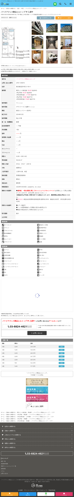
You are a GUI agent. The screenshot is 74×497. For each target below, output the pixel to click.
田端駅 (25, 97)
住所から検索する (10, 8)
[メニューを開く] (70, 4)
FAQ (37, 490)
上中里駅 (28, 95)
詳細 (62, 346)
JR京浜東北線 (20, 416)
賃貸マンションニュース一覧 (8, 466)
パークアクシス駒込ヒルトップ (33, 8)
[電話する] (65, 4)
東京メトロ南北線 (21, 412)
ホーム (2, 8)
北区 (18, 8)
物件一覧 (3, 461)
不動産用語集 (51, 490)
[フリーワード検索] (60, 4)
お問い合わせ (37, 333)
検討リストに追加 (65, 18)
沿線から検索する (10, 412)
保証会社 (20, 199)
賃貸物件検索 (4, 463)
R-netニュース (43, 490)
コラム (2, 471)
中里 (22, 8)
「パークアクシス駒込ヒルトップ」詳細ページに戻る (37, 374)
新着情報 (3, 468)
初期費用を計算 (46, 18)
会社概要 (20, 490)
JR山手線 (19, 414)
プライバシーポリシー (29, 490)
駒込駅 (30, 90)
